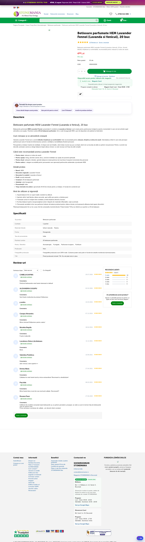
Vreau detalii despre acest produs (27, 110)
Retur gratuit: (81, 60)
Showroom (70, 14)
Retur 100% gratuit (112, 7)
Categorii (22, 20)
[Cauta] (97, 20)
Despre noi (31, 461)
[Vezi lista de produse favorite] (110, 15)
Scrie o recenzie (104, 42)
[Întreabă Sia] (140, 538)
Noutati (46, 14)
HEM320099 (93, 64)
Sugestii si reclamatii (34, 474)
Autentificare (17, 461)
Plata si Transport (33, 465)
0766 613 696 (123, 14)
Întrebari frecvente (34, 463)
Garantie (89, 7)
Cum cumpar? (32, 468)
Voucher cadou (33, 488)
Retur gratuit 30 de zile (58, 464)
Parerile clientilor (125, 7)
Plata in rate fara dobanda (59, 468)
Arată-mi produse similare (83, 110)
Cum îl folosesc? (67, 110)
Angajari (31, 480)
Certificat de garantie (57, 466)
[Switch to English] (14, 7)
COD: (79, 64)
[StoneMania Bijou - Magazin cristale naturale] (27, 14)
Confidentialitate (33, 466)
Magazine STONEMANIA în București (85, 475)
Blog (77, 14)
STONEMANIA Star (99, 7)
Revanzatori (32, 490)
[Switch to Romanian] (18, 7)
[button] (112, 76)
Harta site (31, 482)
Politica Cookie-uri (34, 484)
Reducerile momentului (57, 14)
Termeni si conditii (34, 470)
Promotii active (33, 478)
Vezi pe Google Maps (82, 505)
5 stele (107, 275)
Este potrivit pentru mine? (49, 110)
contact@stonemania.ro (81, 472)
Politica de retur (33, 472)
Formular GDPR (33, 486)
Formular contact (33, 476)
